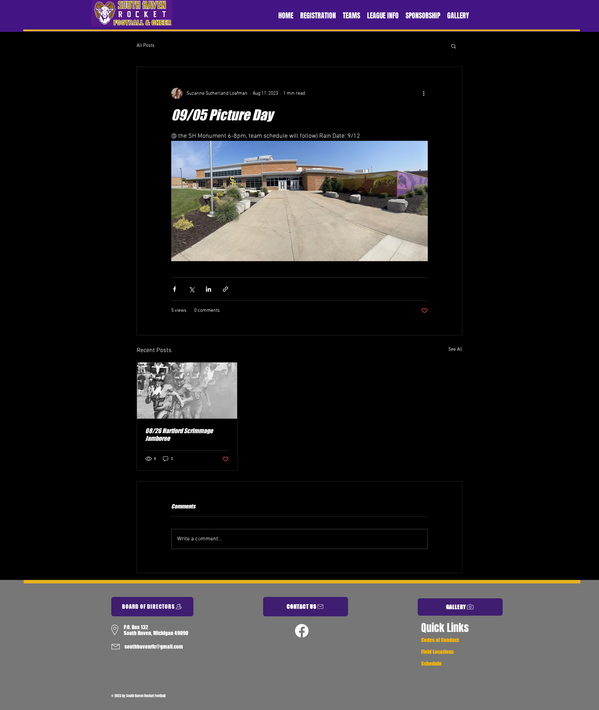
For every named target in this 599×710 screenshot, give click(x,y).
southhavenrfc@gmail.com (153, 646)
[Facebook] (302, 631)
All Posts (146, 46)
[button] (453, 46)
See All (455, 349)
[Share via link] (225, 289)
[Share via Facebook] (174, 289)
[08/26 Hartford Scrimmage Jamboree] (187, 390)
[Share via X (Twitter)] (191, 289)
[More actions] (423, 93)
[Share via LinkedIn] (208, 289)
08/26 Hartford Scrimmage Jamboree (179, 434)
